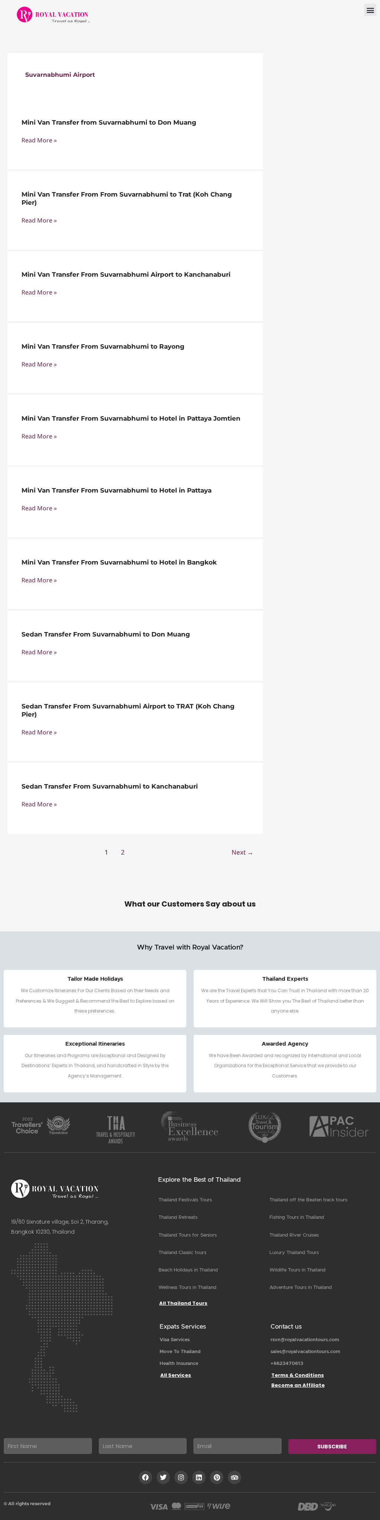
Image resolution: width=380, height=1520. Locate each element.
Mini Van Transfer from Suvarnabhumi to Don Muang (109, 122)
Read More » (39, 140)
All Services (175, 1375)
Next (242, 852)
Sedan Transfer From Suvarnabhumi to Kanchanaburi (110, 786)
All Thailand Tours (183, 1303)
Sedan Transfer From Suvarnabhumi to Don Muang (106, 634)
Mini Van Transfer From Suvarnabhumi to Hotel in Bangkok (119, 562)
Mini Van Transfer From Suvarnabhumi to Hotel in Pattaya (117, 490)
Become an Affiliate (298, 1385)
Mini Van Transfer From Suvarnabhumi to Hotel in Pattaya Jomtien (131, 418)
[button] (370, 10)
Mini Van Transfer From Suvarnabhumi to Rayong (103, 346)
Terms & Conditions (297, 1375)
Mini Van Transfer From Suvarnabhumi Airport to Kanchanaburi (126, 274)
